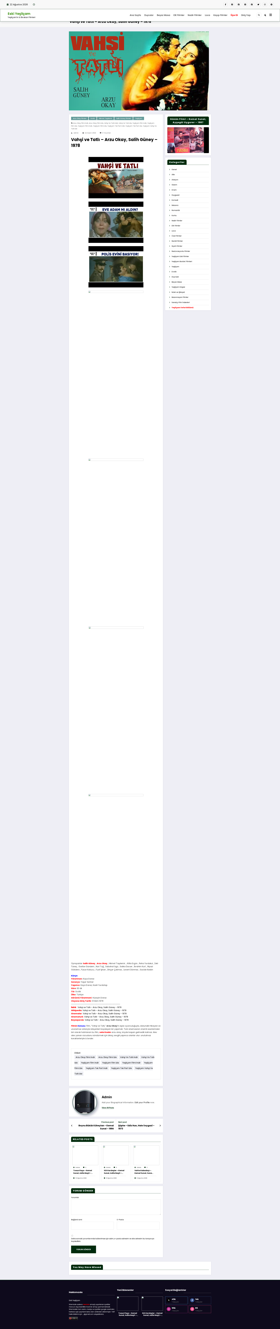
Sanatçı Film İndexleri (181, 302)
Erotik (93, 118)
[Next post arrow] (160, 1125)
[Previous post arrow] (72, 1125)
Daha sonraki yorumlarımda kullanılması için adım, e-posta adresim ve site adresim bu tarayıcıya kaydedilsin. (112, 1240)
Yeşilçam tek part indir (116, 126)
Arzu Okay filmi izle (96, 123)
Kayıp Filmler (220, 15)
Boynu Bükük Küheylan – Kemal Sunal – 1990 (96, 1127)
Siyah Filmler (177, 246)
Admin (76, 133)
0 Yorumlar (106, 133)
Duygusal (175, 195)
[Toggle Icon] (270, 15)
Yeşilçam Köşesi (178, 287)
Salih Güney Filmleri (123, 118)
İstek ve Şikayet (178, 292)
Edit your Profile (142, 1102)
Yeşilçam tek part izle (133, 126)
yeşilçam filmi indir (85, 126)
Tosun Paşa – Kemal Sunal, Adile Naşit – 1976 (82, 1171)
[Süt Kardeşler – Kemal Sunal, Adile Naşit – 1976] (116, 1155)
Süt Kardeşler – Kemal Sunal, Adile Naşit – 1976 (114, 1171)
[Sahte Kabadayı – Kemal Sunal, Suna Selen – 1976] (146, 1155)
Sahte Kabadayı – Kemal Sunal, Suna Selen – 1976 (143, 1171)
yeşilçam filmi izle (100, 126)
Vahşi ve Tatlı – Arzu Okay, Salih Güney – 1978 (99, 1007)
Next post (122, 1122)
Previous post (107, 1122)
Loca (207, 15)
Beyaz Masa (163, 15)
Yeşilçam (138, 118)
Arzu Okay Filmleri (79, 118)
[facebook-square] (232, 4)
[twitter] (258, 4)
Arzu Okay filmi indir (80, 123)
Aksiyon (175, 179)
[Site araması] (259, 15)
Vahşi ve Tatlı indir (111, 123)
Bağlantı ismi (76, 1219)
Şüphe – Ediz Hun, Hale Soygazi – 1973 (136, 1127)
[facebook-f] (225, 4)
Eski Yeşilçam (19, 13)
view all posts (108, 1108)
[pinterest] (271, 4)
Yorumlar (75, 1197)
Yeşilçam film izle (110, 1062)
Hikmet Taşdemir (105, 118)
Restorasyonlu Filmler (181, 251)
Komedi (175, 200)
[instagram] (265, 4)
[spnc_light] (265, 15)
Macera (175, 205)
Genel (174, 169)
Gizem (174, 184)
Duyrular (149, 15)
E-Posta (120, 1219)
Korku (174, 215)
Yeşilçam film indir (139, 123)
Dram (174, 190)
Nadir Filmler (195, 15)
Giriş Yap (246, 15)
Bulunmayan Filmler (180, 297)
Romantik (176, 210)
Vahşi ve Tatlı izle (125, 123)
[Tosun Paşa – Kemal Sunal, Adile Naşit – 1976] (85, 1155)
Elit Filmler (178, 15)
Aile (173, 174)
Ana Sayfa (135, 15)
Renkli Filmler (177, 241)
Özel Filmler (177, 236)
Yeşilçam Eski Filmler (180, 256)
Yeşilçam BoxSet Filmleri (182, 261)
